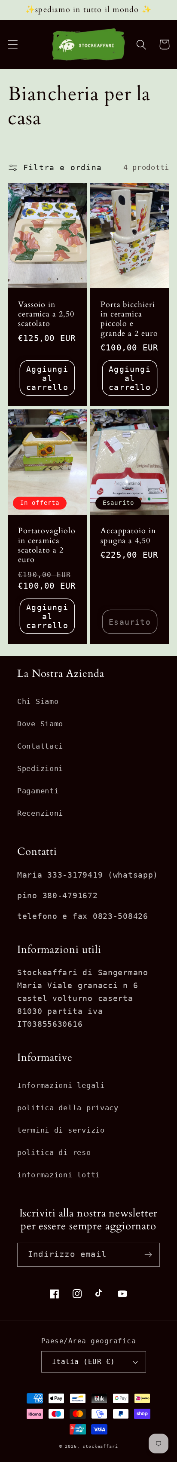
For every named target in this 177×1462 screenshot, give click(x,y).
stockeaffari (100, 1446)
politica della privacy (68, 1107)
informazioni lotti (58, 1174)
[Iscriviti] (148, 1255)
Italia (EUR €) (83, 1362)
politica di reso (54, 1152)
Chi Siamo (37, 701)
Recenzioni (40, 813)
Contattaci (40, 746)
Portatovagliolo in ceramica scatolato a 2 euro (47, 545)
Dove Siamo (40, 723)
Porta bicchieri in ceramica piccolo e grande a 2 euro (129, 319)
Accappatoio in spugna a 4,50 (128, 536)
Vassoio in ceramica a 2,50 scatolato (46, 314)
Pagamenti (37, 790)
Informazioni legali (61, 1085)
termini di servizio (61, 1130)
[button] (13, 44)
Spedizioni (40, 768)
